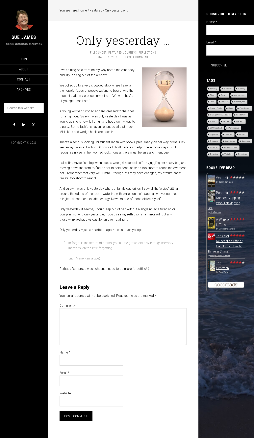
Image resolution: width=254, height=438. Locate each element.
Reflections (147, 52)
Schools (213, 147)
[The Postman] (211, 270)
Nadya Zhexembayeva (220, 256)
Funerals (228, 88)
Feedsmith (241, 115)
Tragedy (239, 121)
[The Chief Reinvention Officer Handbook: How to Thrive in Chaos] (211, 238)
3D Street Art (216, 128)
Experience (230, 141)
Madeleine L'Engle (227, 229)
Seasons (214, 141)
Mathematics (239, 95)
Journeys (130, 52)
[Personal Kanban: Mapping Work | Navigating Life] (211, 201)
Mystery (213, 88)
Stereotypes (239, 102)
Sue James (24, 37)
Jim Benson (215, 212)
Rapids (213, 121)
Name (65, 352)
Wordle (226, 121)
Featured (115, 52)
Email (64, 373)
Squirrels (214, 134)
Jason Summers (226, 182)
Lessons (228, 134)
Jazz (212, 102)
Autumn (242, 134)
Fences (224, 102)
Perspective (233, 128)
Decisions (242, 154)
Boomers (246, 141)
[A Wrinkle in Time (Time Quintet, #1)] (211, 227)
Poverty (241, 88)
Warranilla (223, 178)
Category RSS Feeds (220, 115)
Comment (68, 305)
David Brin (223, 272)
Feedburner (245, 108)
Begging (214, 154)
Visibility (228, 154)
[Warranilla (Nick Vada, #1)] (211, 186)
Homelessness (230, 147)
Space (224, 95)
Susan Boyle (216, 108)
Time (212, 95)
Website (65, 393)
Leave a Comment (136, 57)
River (230, 108)
